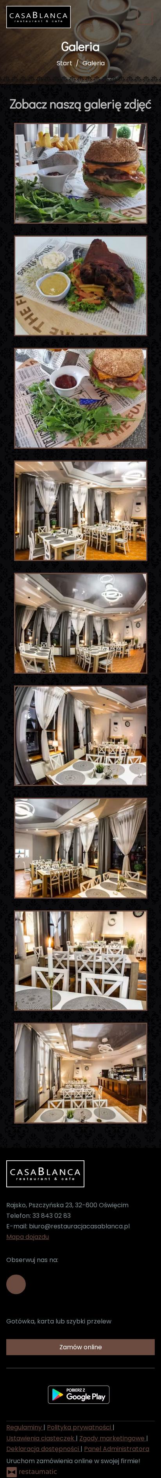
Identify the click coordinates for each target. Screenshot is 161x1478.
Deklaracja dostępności (43, 1448)
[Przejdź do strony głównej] (38, 17)
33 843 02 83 (51, 1215)
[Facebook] (16, 1284)
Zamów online (80, 1347)
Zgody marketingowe (112, 1438)
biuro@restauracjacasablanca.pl (79, 1226)
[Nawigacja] (145, 17)
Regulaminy (24, 1427)
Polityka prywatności (80, 1427)
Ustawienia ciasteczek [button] (41, 1438)
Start (64, 63)
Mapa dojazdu (27, 1236)
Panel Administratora (116, 1448)
